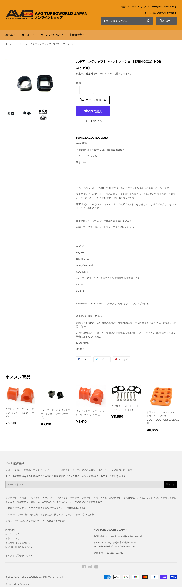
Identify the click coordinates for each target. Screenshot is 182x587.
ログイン (144, 12)
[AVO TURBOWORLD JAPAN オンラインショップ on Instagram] (90, 567)
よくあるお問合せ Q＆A (18, 555)
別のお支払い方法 (93, 120)
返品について (12, 538)
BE (21, 44)
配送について (12, 534)
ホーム (9, 34)
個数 (78, 83)
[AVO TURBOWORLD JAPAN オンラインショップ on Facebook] (84, 567)
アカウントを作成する (167, 12)
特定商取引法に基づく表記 (19, 547)
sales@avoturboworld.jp (132, 536)
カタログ (27, 34)
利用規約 (10, 529)
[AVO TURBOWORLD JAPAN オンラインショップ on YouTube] (96, 567)
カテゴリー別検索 (51, 34)
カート (169, 20)
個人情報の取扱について (18, 542)
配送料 (89, 73)
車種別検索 (75, 34)
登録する (170, 484)
